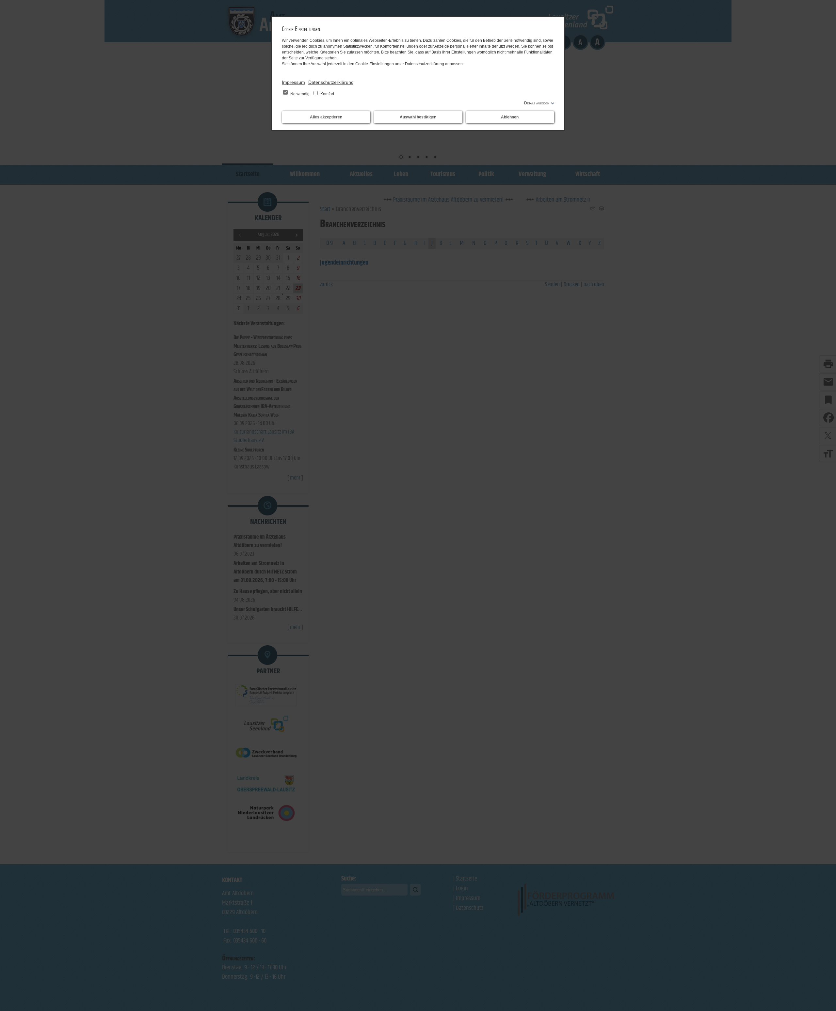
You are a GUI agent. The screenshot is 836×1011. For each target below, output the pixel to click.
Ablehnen (510, 117)
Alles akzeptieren (326, 117)
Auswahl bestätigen (418, 117)
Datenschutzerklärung (331, 82)
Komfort (326, 94)
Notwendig (300, 94)
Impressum (293, 82)
